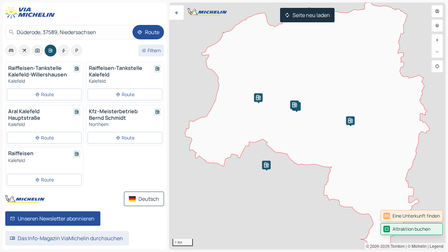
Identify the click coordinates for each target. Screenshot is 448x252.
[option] (11, 50)
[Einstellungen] (437, 26)
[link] (411, 216)
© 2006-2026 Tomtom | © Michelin (396, 246)
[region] (307, 126)
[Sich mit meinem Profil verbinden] (437, 11)
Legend (436, 246)
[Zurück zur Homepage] (31, 12)
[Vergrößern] (437, 40)
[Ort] (437, 66)
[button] (350, 120)
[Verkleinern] (437, 52)
